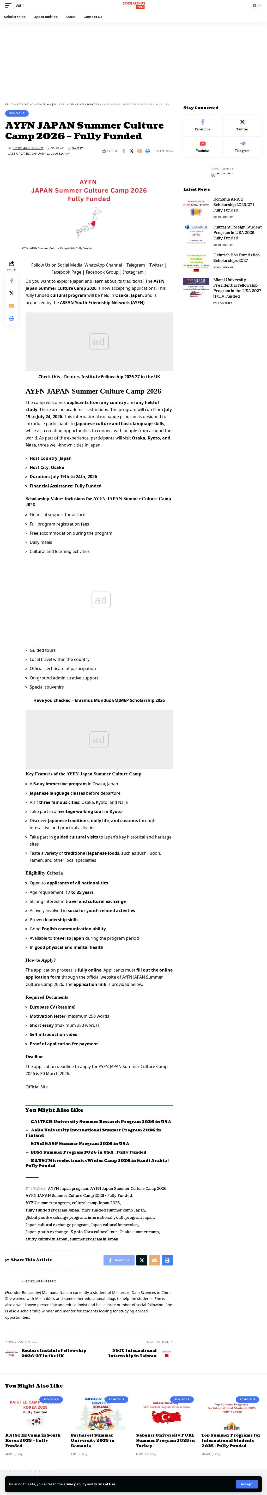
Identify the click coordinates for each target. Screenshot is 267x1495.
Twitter (156, 265)
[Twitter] (242, 125)
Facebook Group (103, 272)
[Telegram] (242, 147)
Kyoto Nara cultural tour (93, 1231)
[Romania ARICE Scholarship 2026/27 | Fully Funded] (196, 206)
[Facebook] (202, 125)
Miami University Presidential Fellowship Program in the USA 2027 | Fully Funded (237, 288)
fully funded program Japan (52, 1210)
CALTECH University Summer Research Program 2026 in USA (101, 1121)
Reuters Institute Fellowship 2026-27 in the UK (112, 376)
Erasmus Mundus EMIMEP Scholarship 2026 (120, 700)
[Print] (147, 151)
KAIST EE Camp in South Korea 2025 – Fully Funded (32, 1441)
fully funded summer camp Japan (113, 1210)
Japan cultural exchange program (57, 1224)
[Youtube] (202, 147)
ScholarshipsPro (28, 148)
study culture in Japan (47, 1239)
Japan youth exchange (47, 1231)
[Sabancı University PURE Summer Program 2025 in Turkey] (166, 1412)
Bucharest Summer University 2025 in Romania (92, 1441)
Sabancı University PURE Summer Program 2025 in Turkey (165, 1441)
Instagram (133, 272)
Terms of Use (104, 1484)
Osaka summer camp (139, 1231)
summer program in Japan (94, 1239)
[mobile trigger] (9, 5)
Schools (17, 113)
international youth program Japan (121, 1217)
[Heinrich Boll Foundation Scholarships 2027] (196, 262)
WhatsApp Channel (103, 265)
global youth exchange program (56, 1217)
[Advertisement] (133, 60)
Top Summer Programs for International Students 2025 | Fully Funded (231, 1441)
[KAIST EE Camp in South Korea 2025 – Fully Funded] (35, 1412)
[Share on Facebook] (123, 151)
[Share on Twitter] (131, 151)
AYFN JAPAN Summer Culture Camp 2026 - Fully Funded (79, 1195)
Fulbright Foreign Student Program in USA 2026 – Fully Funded (237, 233)
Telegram (135, 265)
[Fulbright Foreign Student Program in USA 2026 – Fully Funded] (196, 234)
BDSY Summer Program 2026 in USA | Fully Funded (88, 1152)
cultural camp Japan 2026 (96, 1203)
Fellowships (222, 303)
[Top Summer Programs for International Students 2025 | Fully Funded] (232, 1412)
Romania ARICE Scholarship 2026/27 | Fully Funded (233, 205)
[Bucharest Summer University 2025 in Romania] (101, 1412)
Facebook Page (66, 272)
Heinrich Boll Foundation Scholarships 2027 (236, 258)
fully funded (37, 295)
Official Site (37, 1087)
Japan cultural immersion (114, 1224)
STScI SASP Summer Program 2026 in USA (80, 1143)
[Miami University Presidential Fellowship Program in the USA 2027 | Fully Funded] (196, 287)
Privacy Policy (74, 1484)
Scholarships (223, 217)
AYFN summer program (48, 1203)
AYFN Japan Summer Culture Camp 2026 (128, 1188)
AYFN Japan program (68, 1188)
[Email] (139, 151)
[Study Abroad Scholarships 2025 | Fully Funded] (133, 5)
